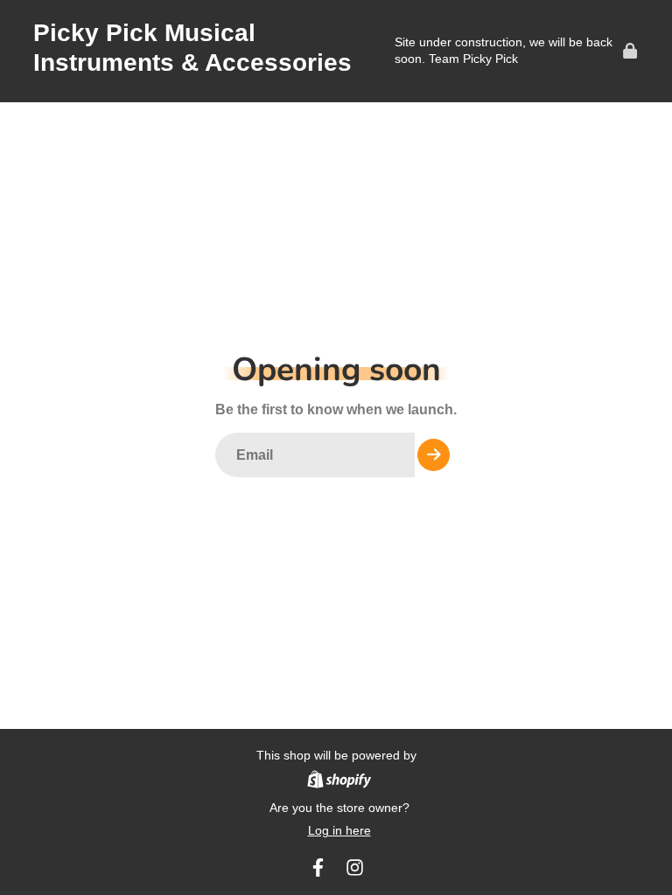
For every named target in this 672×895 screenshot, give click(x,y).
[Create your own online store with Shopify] (339, 782)
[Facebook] (318, 867)
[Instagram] (355, 867)
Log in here (339, 830)
